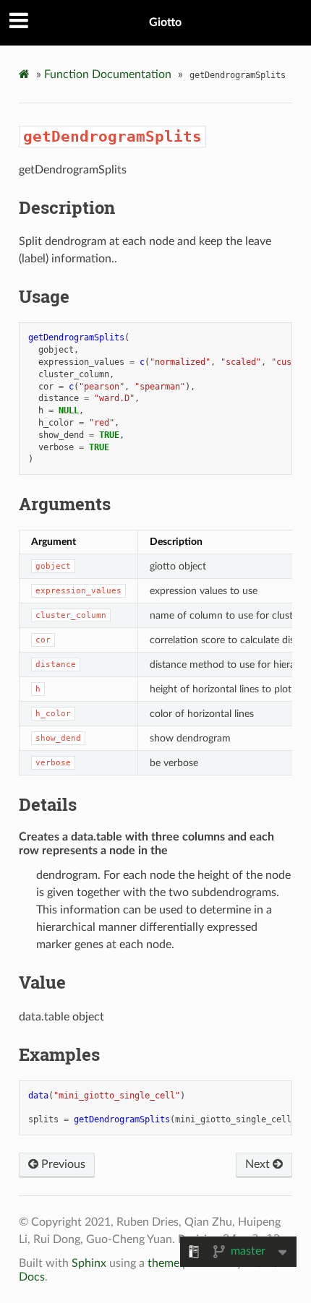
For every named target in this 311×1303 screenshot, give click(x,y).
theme (163, 1263)
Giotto (165, 22)
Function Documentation (107, 74)
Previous (61, 1164)
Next (259, 1164)
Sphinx (89, 1263)
